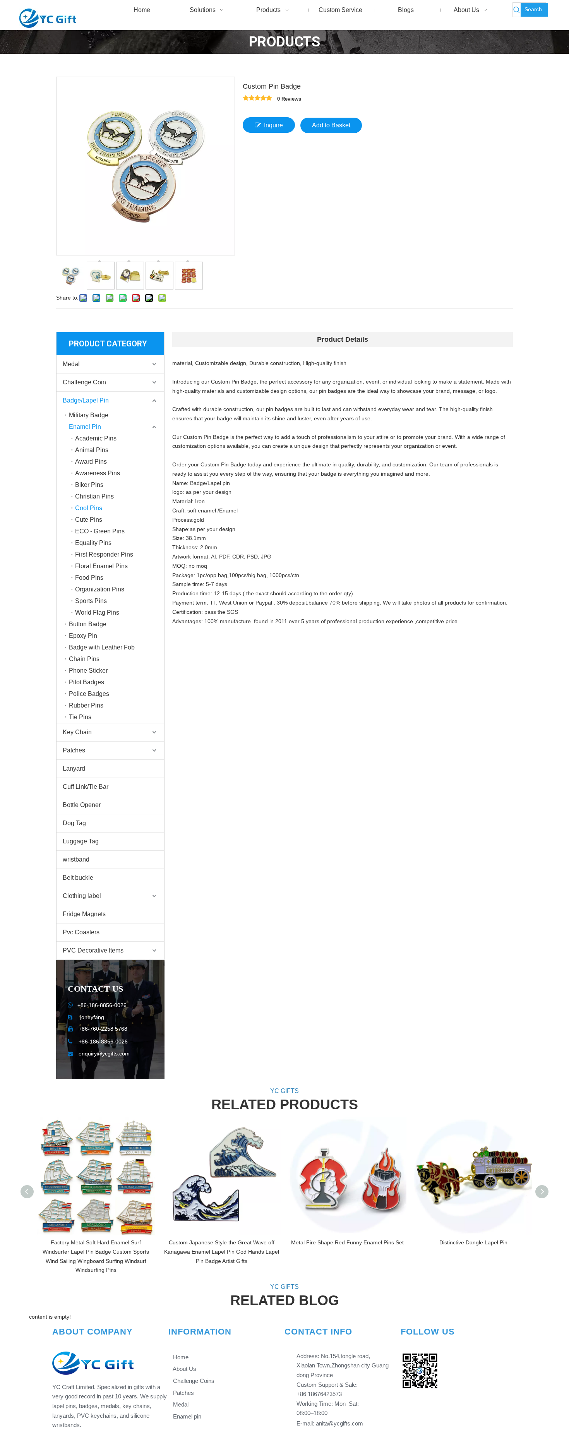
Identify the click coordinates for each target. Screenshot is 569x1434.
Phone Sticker (88, 670)
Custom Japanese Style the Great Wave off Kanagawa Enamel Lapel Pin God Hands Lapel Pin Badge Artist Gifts (221, 1251)
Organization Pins (99, 589)
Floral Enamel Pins (101, 566)
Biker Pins (89, 484)
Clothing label (82, 896)
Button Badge (87, 624)
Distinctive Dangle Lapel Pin (473, 1242)
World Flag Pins (97, 612)
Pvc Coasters (81, 932)
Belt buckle (78, 877)
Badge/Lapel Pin (86, 400)
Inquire (273, 125)
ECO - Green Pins (100, 531)
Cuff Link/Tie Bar (85, 786)
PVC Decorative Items (93, 950)
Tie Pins (80, 717)
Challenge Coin (84, 382)
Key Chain (77, 732)
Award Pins (91, 461)
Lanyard (74, 768)
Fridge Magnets (84, 914)
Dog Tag (74, 823)
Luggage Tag (81, 841)
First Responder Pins (104, 554)
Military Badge (88, 415)
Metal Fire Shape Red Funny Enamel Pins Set (347, 1242)
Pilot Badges (86, 682)
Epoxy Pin (83, 635)
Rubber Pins (86, 705)
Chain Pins (84, 659)
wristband (76, 859)
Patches (74, 750)
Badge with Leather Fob (102, 647)
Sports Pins (91, 601)
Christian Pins (94, 496)
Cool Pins (88, 508)
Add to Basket (331, 125)
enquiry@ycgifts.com (104, 1053)
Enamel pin (186, 1416)
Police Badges (89, 693)
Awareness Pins (97, 473)
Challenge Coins (192, 1380)
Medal (71, 364)
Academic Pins (96, 438)
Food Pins (89, 577)
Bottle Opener (82, 805)
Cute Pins (88, 519)
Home (180, 1357)
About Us (183, 1368)
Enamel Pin (85, 426)
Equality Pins (93, 543)
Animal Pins (91, 450)
